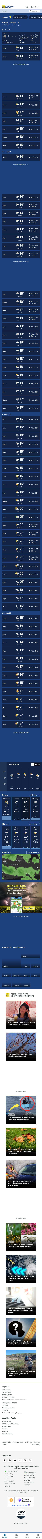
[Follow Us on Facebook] (4, 1460)
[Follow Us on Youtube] (14, 1460)
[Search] (27, 7)
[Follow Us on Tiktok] (19, 1460)
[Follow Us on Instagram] (9, 1460)
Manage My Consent (9, 1402)
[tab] (32, 764)
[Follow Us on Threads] (25, 1460)
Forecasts (33, 11)
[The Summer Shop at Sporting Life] (35, 982)
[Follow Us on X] (30, 1460)
